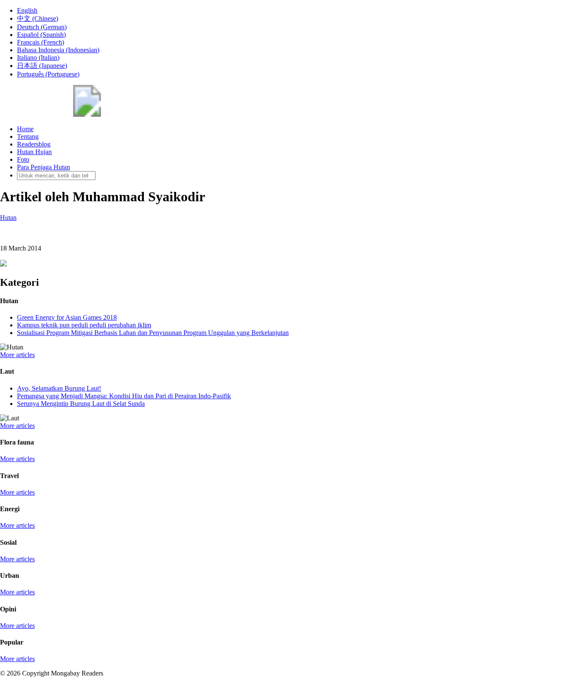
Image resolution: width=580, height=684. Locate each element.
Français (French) (40, 42)
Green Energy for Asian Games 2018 (67, 317)
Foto (23, 159)
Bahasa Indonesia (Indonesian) (58, 49)
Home (25, 128)
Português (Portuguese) (48, 74)
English (27, 10)
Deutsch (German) (42, 27)
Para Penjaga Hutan (43, 167)
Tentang (28, 136)
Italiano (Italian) (38, 57)
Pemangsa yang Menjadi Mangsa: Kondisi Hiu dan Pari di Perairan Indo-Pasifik (124, 396)
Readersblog (34, 144)
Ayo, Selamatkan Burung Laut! (59, 388)
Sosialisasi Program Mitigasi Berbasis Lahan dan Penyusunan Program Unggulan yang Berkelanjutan (153, 332)
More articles (17, 354)
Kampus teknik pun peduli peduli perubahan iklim (84, 325)
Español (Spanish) (41, 34)
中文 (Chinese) (37, 18)
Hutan (8, 217)
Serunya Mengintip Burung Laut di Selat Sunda (81, 403)
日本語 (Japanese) (42, 65)
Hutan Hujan (34, 151)
